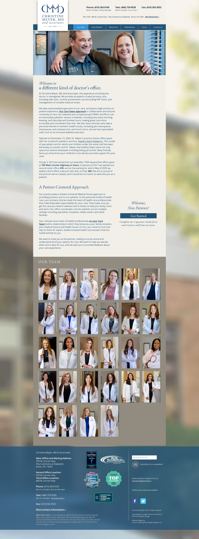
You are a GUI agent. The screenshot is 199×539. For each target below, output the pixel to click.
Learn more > (133, 10)
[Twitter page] (143, 501)
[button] (113, 27)
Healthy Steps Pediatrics (90, 141)
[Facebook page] (135, 501)
